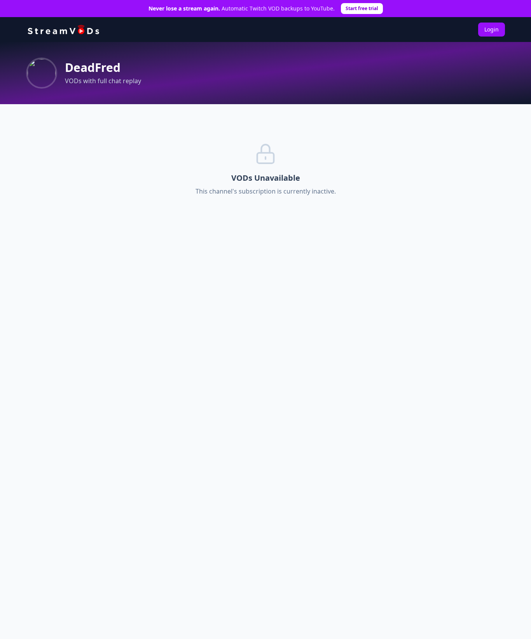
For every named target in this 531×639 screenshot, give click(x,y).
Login (491, 29)
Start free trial (362, 8)
